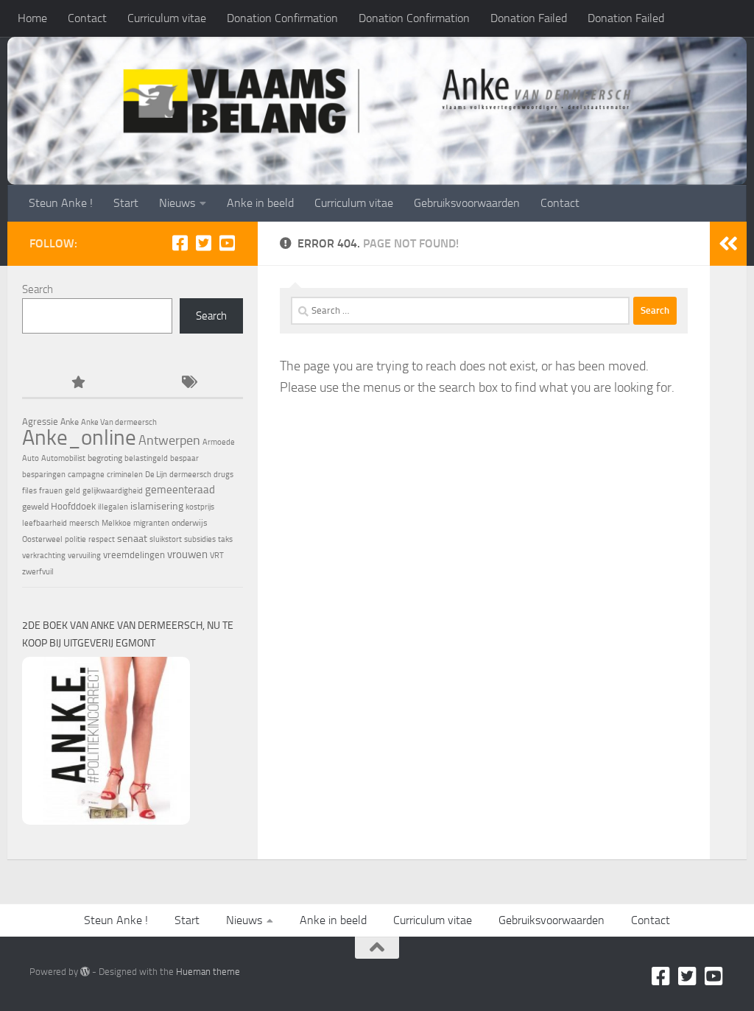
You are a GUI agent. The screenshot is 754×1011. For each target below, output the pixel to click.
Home (32, 18)
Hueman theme (208, 971)
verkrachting (44, 555)
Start (125, 203)
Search (37, 289)
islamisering (156, 506)
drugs (223, 474)
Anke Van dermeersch (119, 422)
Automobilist (63, 458)
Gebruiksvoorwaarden (467, 203)
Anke (69, 422)
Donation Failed (528, 18)
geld (72, 491)
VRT (217, 555)
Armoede (218, 442)
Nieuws (177, 203)
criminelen (125, 474)
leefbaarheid (44, 523)
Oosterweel (42, 539)
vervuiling (84, 555)
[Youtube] (227, 243)
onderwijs (190, 523)
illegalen (113, 507)
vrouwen (187, 554)
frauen (51, 491)
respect (101, 539)
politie (75, 539)
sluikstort (165, 539)
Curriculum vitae (166, 18)
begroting (105, 458)
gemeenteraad (180, 489)
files (29, 491)
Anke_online (79, 437)
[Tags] (188, 383)
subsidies (200, 539)
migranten (151, 523)
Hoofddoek (73, 506)
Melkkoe (116, 523)
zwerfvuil (38, 572)
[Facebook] (179, 243)
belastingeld (146, 458)
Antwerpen (169, 440)
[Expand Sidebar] (728, 244)
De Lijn (156, 474)
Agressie (40, 421)
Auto (30, 458)
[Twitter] (203, 243)
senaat (132, 538)
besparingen (44, 474)
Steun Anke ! (61, 203)
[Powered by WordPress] (85, 971)
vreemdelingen (134, 554)
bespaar (184, 458)
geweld (35, 506)
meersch (84, 523)
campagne (86, 474)
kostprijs (200, 507)
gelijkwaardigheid (112, 491)
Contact (87, 18)
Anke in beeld (260, 203)
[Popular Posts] (77, 383)
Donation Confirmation (282, 18)
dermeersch (190, 474)
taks (225, 539)
